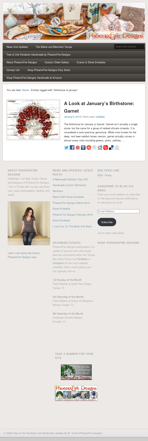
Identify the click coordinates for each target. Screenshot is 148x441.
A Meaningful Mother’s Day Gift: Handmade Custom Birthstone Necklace (70, 185)
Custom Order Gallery (57, 62)
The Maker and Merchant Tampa (54, 47)
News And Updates (17, 47)
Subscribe (107, 222)
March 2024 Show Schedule (68, 197)
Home (25, 90)
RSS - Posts (105, 175)
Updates (100, 116)
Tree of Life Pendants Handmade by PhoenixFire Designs (39, 54)
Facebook (82, 259)
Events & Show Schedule (91, 62)
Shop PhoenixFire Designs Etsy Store (49, 70)
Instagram (58, 263)
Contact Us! (13, 70)
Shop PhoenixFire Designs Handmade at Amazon (34, 77)
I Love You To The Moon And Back (72, 226)
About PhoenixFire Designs (22, 62)
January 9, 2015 (72, 116)
